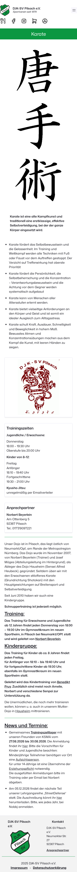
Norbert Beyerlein (48, 639)
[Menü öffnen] (74, 10)
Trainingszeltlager (43, 732)
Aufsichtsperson (27, 759)
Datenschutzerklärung (49, 867)
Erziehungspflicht (21, 768)
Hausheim (22, 711)
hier (25, 746)
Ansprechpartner (58, 850)
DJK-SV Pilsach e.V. (27, 8)
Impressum (19, 867)
